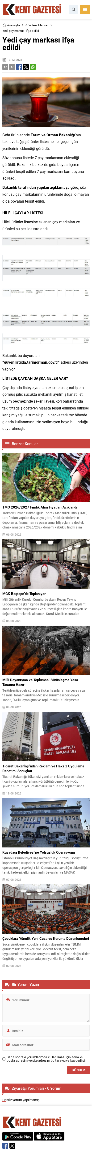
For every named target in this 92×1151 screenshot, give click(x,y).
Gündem (31, 25)
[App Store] (49, 1138)
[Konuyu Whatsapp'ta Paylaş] (33, 67)
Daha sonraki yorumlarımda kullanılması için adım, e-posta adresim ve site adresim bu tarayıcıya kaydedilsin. (47, 1059)
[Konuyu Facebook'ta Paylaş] (19, 67)
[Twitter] (12, 1146)
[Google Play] (17, 1138)
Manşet (43, 25)
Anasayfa (13, 25)
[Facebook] (5, 1146)
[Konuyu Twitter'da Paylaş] (26, 67)
